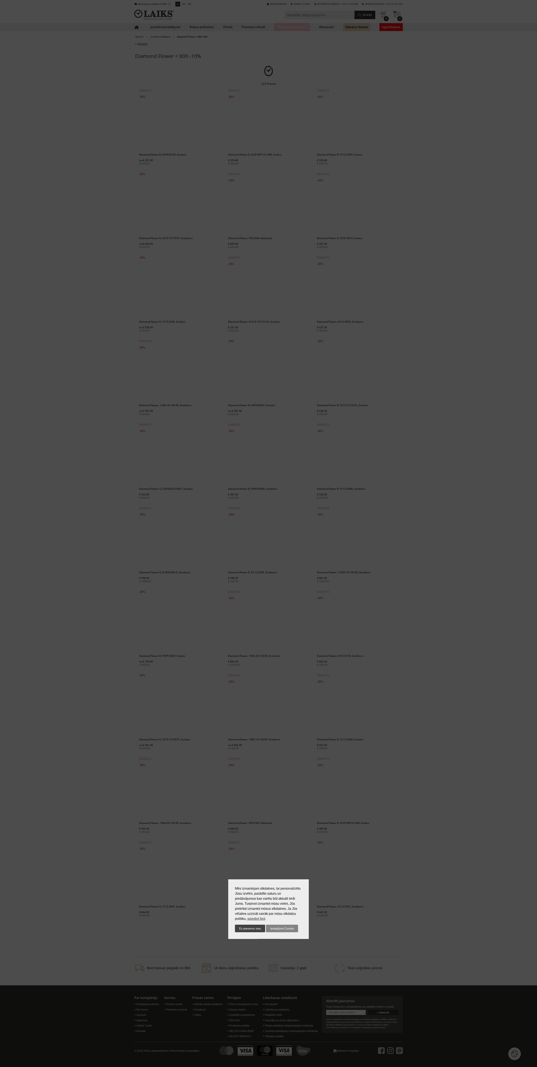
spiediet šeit (256, 918)
